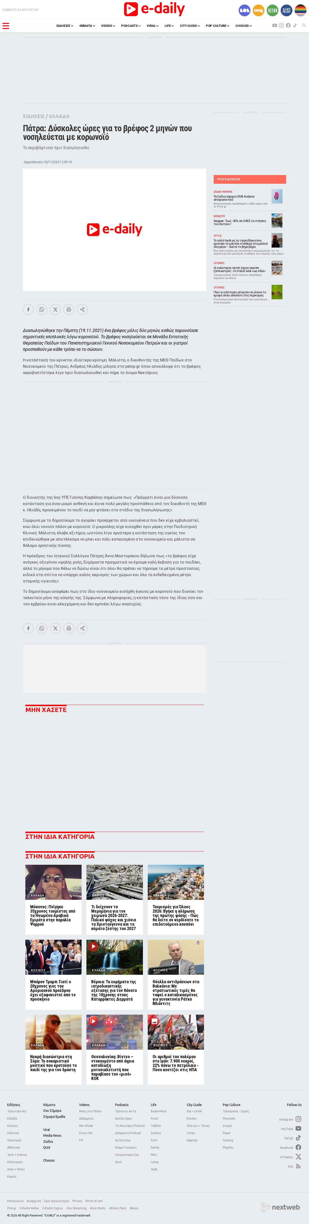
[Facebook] (28, 309)
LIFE (167, 26)
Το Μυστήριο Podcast (130, 1125)
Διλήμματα (86, 1118)
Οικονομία (14, 1140)
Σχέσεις (156, 1133)
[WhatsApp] (41, 309)
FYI (81, 1140)
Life (153, 1105)
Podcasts (122, 1105)
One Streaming (76, 1208)
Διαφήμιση (34, 1201)
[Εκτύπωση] (68, 309)
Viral (46, 1130)
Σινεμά (227, 1125)
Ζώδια (48, 1141)
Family (155, 1147)
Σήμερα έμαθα (54, 1117)
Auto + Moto (16, 1169)
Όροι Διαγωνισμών (57, 1201)
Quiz (46, 1147)
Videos (84, 1105)
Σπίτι (154, 1140)
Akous (134, 1208)
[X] (55, 309)
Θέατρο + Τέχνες (198, 1125)
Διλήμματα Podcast (128, 1133)
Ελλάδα (12, 1118)
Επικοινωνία (15, 1201)
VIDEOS (106, 26)
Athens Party (118, 1208)
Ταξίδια (156, 1125)
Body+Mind (158, 1111)
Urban (191, 1133)
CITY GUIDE (188, 26)
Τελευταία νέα (16, 1111)
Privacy (77, 1201)
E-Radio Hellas (30, 1208)
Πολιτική (13, 1133)
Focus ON (85, 1133)
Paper (227, 1133)
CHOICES (242, 26)
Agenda (192, 1140)
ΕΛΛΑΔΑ (59, 116)
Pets (154, 1154)
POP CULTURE (216, 26)
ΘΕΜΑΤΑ (85, 26)
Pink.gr (12, 1208)
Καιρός (11, 1176)
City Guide (194, 1105)
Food (154, 1118)
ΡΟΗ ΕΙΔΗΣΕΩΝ (228, 179)
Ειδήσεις (13, 1105)
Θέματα (49, 1105)
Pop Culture (231, 1105)
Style (154, 1169)
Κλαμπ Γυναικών (126, 1147)
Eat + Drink (194, 1111)
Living (155, 1162)
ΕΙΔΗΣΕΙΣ (63, 26)
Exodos (192, 1118)
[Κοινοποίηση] (82, 309)
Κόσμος (12, 1125)
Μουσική (229, 1118)
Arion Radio (98, 1208)
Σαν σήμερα (52, 1111)
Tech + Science (17, 1154)
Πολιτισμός (15, 1162)
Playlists (228, 1147)
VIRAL (151, 26)
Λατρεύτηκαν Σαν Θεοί (127, 1158)
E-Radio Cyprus (53, 1208)
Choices (49, 1160)
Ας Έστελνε (123, 1140)
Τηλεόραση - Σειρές (236, 1111)
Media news (52, 1135)
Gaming (228, 1140)
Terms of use (94, 1201)
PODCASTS (129, 26)
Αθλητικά (13, 1147)
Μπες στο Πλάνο (90, 1111)
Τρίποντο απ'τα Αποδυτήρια (125, 1115)
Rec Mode (86, 1125)
